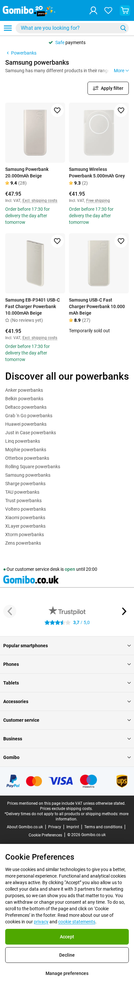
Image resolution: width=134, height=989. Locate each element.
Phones (11, 664)
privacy (41, 921)
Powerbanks (23, 53)
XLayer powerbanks (25, 526)
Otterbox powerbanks (27, 458)
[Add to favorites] (57, 110)
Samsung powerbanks (27, 475)
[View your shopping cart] (125, 10)
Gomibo (11, 757)
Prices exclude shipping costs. (66, 808)
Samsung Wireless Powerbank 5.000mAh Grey (97, 172)
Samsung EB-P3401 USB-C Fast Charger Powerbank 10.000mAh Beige (32, 306)
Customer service (21, 720)
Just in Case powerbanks (30, 432)
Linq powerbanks (22, 441)
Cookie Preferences (45, 835)
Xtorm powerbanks (24, 534)
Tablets (11, 682)
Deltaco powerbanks (26, 407)
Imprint (72, 827)
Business (12, 738)
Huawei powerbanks (26, 424)
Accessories (15, 701)
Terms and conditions (103, 827)
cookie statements (76, 921)
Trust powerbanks (23, 500)
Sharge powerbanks (25, 483)
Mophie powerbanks (25, 449)
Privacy (54, 827)
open (70, 569)
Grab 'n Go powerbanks (28, 415)
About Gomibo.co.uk (25, 827)
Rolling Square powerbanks (32, 466)
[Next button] (124, 611)
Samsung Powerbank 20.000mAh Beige (26, 172)
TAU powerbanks (22, 492)
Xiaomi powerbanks (25, 517)
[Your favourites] (108, 10)
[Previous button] (9, 611)
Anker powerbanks (24, 390)
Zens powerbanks (23, 543)
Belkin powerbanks (24, 398)
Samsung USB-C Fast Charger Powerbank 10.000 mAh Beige (97, 306)
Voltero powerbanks (25, 509)
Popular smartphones (25, 645)
